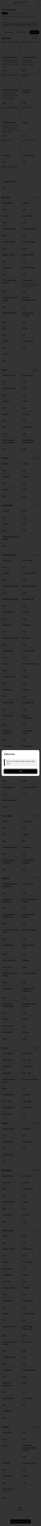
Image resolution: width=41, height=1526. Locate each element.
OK (20, 771)
